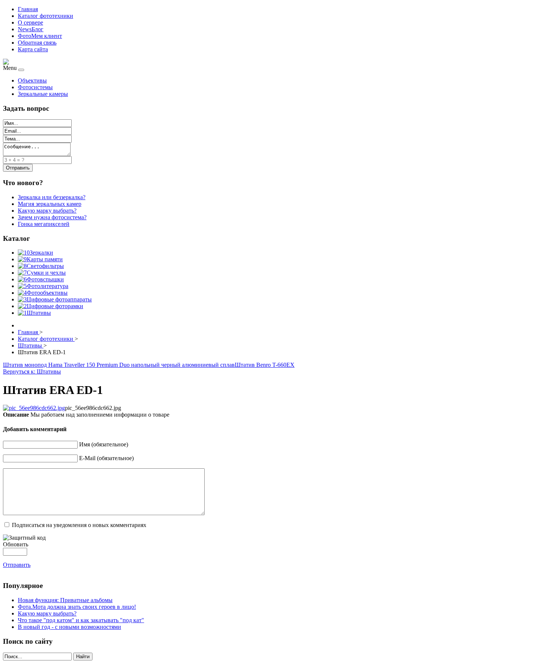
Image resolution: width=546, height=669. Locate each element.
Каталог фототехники (45, 16)
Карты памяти (45, 259)
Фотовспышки (45, 279)
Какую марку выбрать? (47, 613)
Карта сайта (33, 49)
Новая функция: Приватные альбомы (65, 600)
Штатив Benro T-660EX (265, 365)
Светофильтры (45, 266)
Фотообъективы (47, 293)
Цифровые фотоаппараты (59, 299)
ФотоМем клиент (40, 36)
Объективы (32, 80)
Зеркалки (41, 252)
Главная (28, 9)
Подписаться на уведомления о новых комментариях (79, 525)
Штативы (39, 313)
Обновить (15, 544)
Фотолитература (47, 286)
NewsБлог (30, 29)
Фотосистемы (35, 87)
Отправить (16, 565)
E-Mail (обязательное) (106, 458)
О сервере (30, 22)
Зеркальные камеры (43, 94)
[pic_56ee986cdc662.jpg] (34, 408)
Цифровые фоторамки (55, 306)
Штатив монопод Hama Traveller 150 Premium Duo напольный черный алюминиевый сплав (119, 365)
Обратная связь (37, 42)
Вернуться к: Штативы (32, 371)
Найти (83, 656)
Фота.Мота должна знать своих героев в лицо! (77, 607)
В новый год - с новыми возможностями (69, 627)
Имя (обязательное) (103, 444)
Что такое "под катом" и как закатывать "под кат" (81, 620)
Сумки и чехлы (46, 272)
